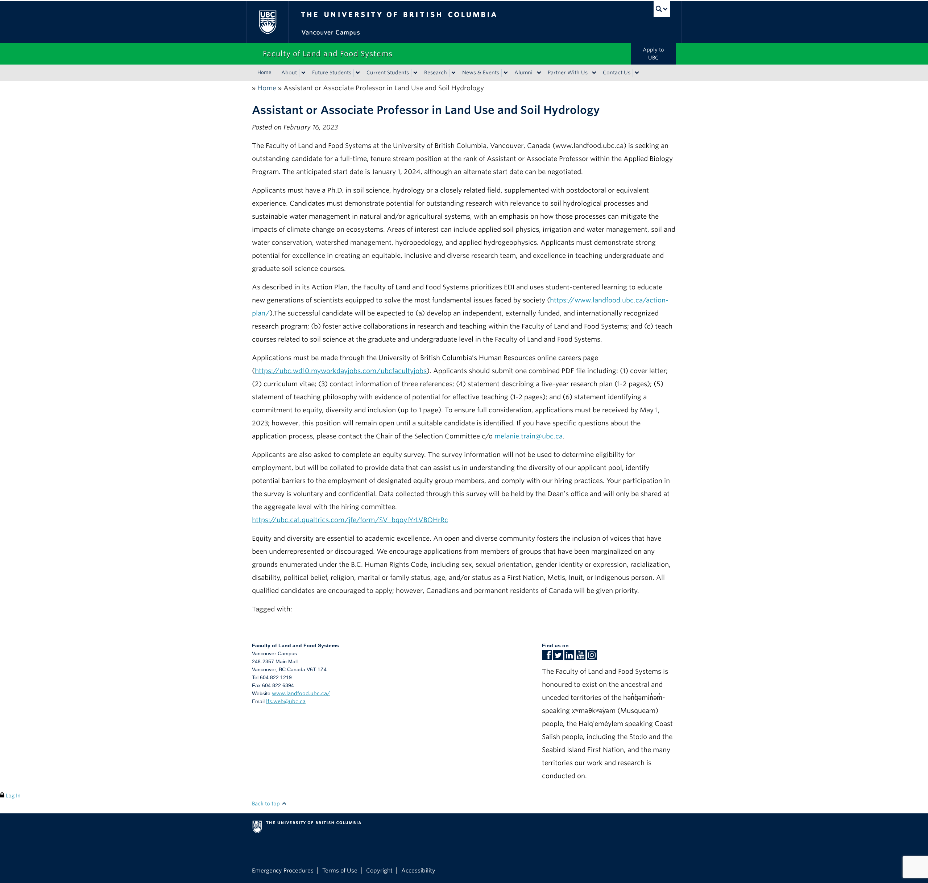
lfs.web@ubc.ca (286, 701)
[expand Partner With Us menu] (594, 73)
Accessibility (418, 870)
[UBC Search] (662, 9)
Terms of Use (339, 870)
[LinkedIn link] (569, 657)
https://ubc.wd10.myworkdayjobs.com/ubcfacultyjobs (341, 371)
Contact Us (616, 72)
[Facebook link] (547, 657)
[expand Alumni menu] (539, 73)
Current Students (387, 72)
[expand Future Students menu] (357, 73)
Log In (13, 796)
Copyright (379, 870)
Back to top (266, 803)
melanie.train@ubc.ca (528, 436)
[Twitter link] (558, 657)
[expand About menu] (303, 73)
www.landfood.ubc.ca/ (301, 693)
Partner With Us (568, 72)
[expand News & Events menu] (505, 73)
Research (435, 72)
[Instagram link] (592, 657)
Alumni (523, 72)
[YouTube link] (580, 657)
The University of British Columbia (267, 22)
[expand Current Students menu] (415, 73)
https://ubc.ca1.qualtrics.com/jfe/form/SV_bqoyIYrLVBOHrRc (350, 520)
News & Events (480, 72)
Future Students (331, 72)
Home (264, 72)
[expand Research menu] (453, 73)
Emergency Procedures (283, 870)
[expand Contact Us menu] (637, 73)
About (289, 72)
